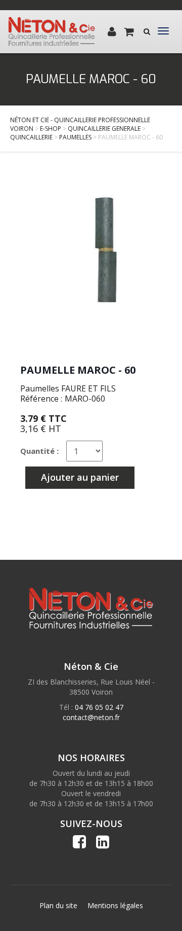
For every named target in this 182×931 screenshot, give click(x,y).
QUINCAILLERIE (31, 137)
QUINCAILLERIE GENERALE (104, 128)
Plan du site (58, 905)
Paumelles (75, 137)
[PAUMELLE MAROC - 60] (91, 263)
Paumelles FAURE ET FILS (68, 388)
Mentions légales (115, 905)
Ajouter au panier (80, 477)
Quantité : (39, 451)
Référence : (41, 398)
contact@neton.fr (91, 717)
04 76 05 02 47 (99, 707)
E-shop (50, 128)
